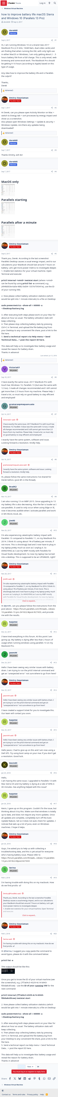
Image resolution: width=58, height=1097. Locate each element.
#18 (55, 844)
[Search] (54, 3)
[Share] (52, 40)
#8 (56, 459)
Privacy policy (32, 1094)
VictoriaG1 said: (9, 419)
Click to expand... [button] (29, 601)
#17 (55, 803)
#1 (56, 40)
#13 (55, 662)
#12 (55, 632)
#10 (55, 530)
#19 (55, 878)
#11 (55, 574)
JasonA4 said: (8, 695)
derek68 (7, 22)
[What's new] (49, 3)
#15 (55, 730)
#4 (56, 171)
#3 (56, 150)
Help (42, 1094)
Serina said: (7, 939)
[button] (2, 1090)
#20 (55, 934)
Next (29, 1066)
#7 (56, 414)
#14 (55, 690)
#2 (56, 108)
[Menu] (4, 3)
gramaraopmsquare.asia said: (15, 465)
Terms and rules (19, 1094)
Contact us (6, 1094)
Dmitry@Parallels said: (12, 893)
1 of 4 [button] (21, 1066)
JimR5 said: (7, 579)
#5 (56, 254)
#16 (55, 773)
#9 (56, 496)
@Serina (7, 951)
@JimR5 (7, 605)
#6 (56, 377)
